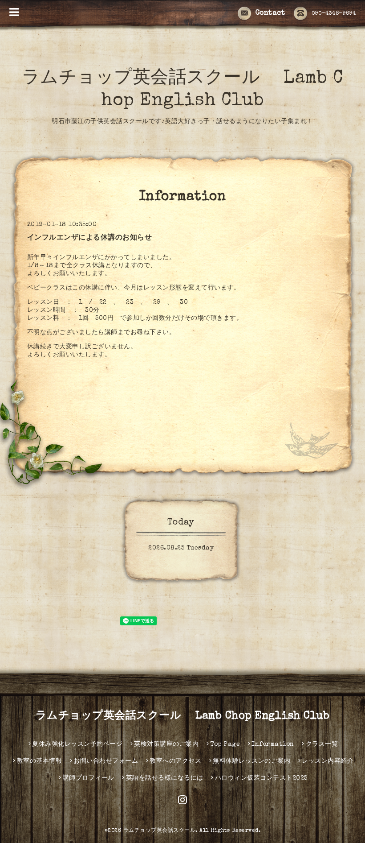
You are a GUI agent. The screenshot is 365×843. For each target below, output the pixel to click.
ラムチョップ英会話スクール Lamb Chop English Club (183, 716)
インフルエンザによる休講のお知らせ (89, 238)
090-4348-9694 (334, 14)
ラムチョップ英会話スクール (159, 831)
